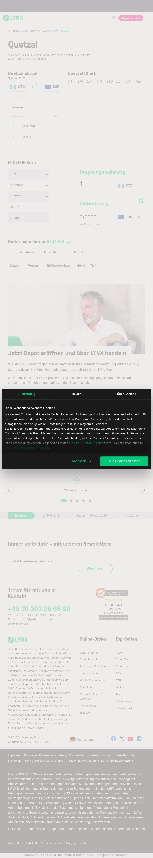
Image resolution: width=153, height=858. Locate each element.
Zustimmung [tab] (26, 394)
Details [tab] (76, 394)
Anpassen (79, 461)
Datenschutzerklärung (32, 447)
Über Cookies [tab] (126, 394)
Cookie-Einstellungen (85, 443)
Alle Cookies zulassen (124, 461)
